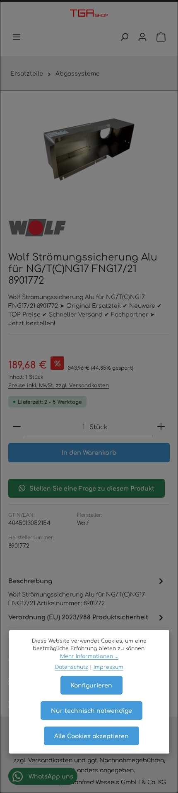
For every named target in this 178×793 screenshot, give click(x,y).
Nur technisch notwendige (91, 710)
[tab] (87, 591)
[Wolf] (37, 228)
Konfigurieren (91, 685)
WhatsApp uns (50, 776)
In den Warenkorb (89, 452)
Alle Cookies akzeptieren (91, 735)
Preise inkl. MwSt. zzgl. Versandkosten (58, 385)
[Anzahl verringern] (17, 426)
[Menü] (16, 37)
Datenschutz (71, 666)
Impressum (108, 666)
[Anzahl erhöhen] (161, 426)
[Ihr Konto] (142, 37)
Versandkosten (50, 760)
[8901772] (89, 149)
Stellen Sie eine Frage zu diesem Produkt (91, 488)
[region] (89, 149)
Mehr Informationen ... (89, 656)
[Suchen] (124, 37)
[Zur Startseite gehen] (89, 13)
